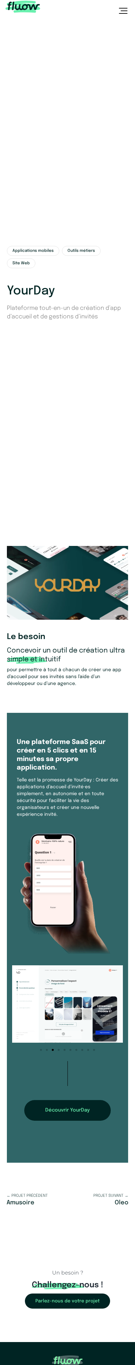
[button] (41, 1050)
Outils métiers (81, 251)
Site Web (21, 263)
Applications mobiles (33, 251)
